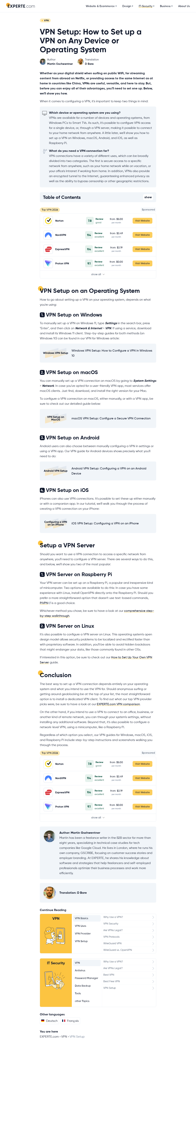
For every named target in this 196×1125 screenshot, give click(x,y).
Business (165, 6)
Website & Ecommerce (100, 6)
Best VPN (108, 974)
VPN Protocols (111, 936)
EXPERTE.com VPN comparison (118, 704)
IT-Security (145, 6)
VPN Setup (109, 987)
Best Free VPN (111, 981)
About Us (184, 6)
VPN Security (110, 923)
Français (73, 1021)
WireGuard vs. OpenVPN (117, 950)
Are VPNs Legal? (113, 930)
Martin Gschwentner (85, 832)
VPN (55, 918)
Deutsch (52, 1021)
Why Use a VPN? (113, 917)
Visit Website (142, 220)
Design (126, 6)
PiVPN (44, 603)
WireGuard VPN (112, 943)
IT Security (56, 963)
